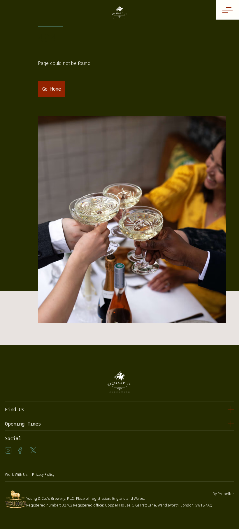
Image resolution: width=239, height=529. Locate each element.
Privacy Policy (43, 474)
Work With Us (16, 474)
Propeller (226, 493)
